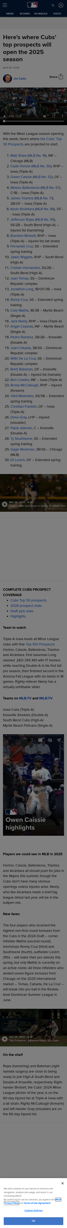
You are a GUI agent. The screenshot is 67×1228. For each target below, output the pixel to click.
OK (33, 1220)
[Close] (62, 1183)
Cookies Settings (33, 1210)
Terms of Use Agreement (37, 1203)
